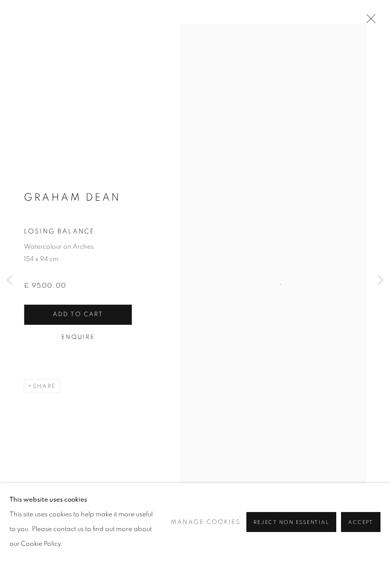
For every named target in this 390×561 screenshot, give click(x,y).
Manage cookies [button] (206, 522)
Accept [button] (360, 522)
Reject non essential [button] (291, 522)
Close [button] (368, 21)
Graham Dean (72, 197)
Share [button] (44, 386)
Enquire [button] (78, 337)
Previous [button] (9, 280)
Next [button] (380, 280)
